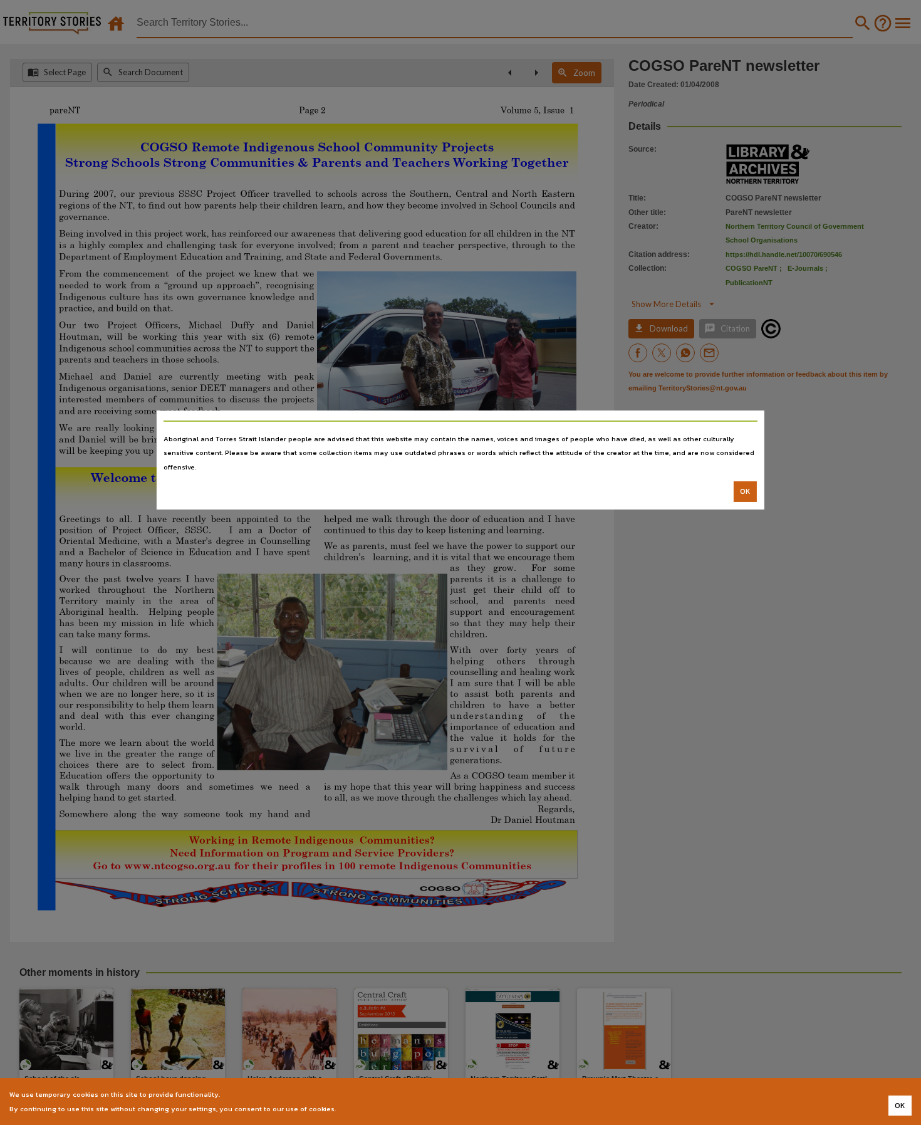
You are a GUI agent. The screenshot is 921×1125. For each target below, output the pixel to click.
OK (745, 491)
